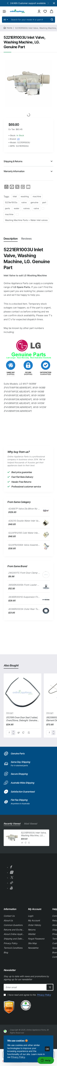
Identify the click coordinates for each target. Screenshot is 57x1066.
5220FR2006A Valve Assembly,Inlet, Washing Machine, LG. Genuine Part (24, 545)
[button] (7, 3)
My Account (34, 909)
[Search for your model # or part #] (52, 20)
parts (7, 208)
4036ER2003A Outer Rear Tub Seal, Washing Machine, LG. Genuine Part (24, 609)
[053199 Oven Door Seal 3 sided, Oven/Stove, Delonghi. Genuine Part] (22, 692)
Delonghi (9, 713)
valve (24, 202)
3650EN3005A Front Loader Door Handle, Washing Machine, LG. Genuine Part (24, 584)
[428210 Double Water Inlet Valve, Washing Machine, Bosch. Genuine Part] (46, 522)
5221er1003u (11, 202)
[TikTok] (11, 883)
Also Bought (11, 665)
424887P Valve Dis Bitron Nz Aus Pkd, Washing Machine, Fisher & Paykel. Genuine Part (24, 508)
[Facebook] (11, 867)
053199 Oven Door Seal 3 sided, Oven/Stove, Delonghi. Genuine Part (22, 719)
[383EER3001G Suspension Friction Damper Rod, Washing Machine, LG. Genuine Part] (46, 599)
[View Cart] (51, 11)
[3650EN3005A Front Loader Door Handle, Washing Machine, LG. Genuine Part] (46, 587)
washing (25, 196)
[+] (13, 731)
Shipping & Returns (13, 161)
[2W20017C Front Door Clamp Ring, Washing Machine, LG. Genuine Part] (46, 574)
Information (10, 909)
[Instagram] (11, 872)
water (16, 208)
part (44, 202)
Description (11, 238)
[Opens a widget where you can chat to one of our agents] (45, 1060)
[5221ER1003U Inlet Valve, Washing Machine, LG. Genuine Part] (12, 838)
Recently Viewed (12, 823)
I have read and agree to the (29, 994)
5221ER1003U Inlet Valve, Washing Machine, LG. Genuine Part (33, 834)
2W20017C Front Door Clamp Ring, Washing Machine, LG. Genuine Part (24, 572)
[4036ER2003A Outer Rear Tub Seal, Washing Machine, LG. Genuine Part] (46, 611)
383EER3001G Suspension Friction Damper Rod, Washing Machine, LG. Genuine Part (24, 597)
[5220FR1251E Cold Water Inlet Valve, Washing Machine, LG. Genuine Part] (46, 535)
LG (18, 139)
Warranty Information (14, 171)
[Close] (54, 3)
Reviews (26, 238)
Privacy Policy (18, 1057)
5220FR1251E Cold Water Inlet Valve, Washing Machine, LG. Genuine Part (24, 532)
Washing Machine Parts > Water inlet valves (26, 220)
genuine (34, 202)
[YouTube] (11, 888)
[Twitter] (11, 878)
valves (26, 208)
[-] (13, 734)
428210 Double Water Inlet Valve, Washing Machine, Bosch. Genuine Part (24, 520)
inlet (15, 196)
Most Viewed (30, 823)
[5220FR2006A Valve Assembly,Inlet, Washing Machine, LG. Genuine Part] (46, 547)
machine (37, 196)
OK (47, 1048)
